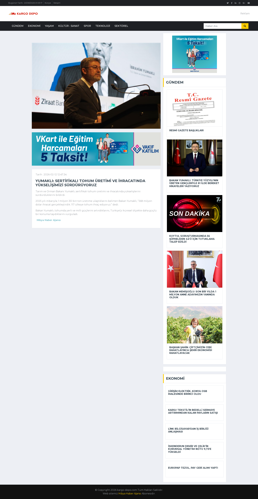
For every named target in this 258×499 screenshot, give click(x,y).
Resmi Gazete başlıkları (186, 130)
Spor (87, 26)
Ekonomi (34, 26)
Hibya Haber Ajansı (129, 493)
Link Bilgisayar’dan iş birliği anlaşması (188, 430)
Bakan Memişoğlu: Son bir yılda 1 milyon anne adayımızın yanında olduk (192, 294)
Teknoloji (102, 26)
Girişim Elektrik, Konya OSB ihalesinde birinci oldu (187, 392)
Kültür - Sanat (68, 26)
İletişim (56, 3)
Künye (48, 3)
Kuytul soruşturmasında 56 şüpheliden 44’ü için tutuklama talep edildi (192, 239)
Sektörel (121, 26)
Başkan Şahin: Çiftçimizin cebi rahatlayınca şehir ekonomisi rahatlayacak (190, 350)
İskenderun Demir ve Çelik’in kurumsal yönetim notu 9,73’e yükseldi (189, 449)
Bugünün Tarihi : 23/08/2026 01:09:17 (25, 3)
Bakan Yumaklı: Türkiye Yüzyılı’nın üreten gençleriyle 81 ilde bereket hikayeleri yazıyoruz (194, 183)
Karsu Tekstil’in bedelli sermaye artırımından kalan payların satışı (193, 411)
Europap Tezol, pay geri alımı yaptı (193, 467)
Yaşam (49, 26)
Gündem (17, 26)
